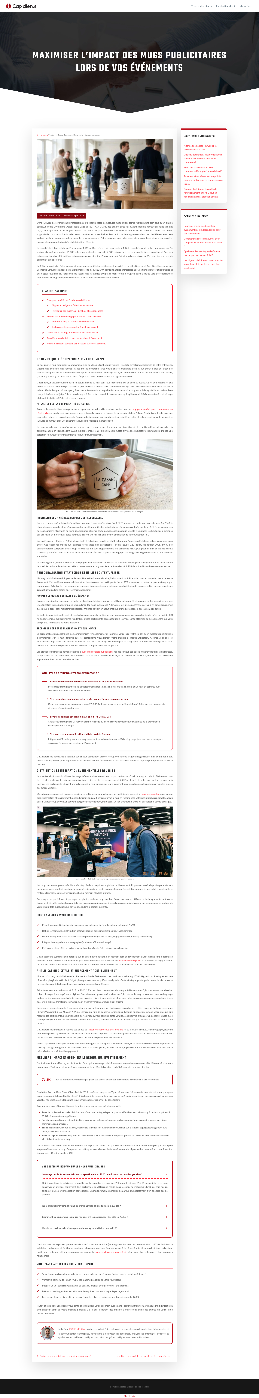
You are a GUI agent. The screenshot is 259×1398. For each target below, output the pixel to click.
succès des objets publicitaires (97, 651)
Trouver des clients (201, 6)
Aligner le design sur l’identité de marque (72, 305)
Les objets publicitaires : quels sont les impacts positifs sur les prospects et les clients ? (203, 264)
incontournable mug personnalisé (106, 1029)
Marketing (245, 6)
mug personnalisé (150, 793)
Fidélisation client (225, 6)
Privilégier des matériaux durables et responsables (77, 310)
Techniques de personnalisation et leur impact (75, 327)
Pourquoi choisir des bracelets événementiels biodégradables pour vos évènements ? (202, 229)
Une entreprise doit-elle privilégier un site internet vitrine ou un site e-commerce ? (203, 158)
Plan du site (129, 1396)
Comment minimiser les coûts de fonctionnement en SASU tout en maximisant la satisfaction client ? (201, 192)
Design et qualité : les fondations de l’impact (69, 300)
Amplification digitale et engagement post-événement (74, 337)
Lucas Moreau (77, 1329)
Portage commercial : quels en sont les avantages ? (65, 1355)
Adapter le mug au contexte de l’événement (73, 321)
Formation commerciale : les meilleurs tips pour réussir (142, 1355)
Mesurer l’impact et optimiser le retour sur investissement (76, 343)
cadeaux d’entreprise (129, 960)
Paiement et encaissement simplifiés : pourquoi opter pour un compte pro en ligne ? (203, 180)
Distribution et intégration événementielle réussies (72, 332)
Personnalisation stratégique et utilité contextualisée (74, 316)
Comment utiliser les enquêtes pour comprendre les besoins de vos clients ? (203, 242)
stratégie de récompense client (110, 1251)
